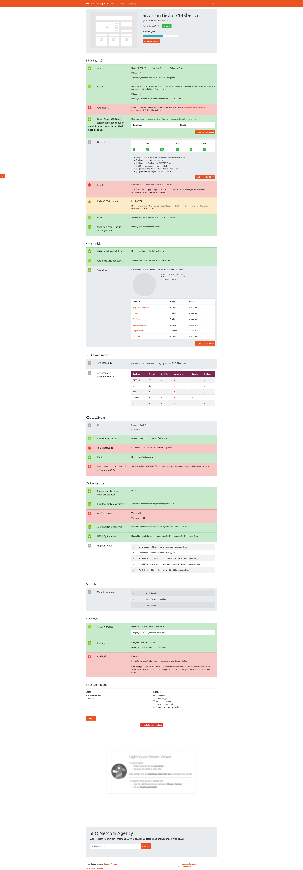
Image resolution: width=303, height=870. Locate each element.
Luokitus (122, 3)
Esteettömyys (161, 698)
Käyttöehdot (185, 866)
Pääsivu (114, 3)
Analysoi (90, 718)
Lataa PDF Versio (151, 41)
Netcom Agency (110, 864)
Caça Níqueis (138, 330)
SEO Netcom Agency (97, 3)
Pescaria (136, 336)
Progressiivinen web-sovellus (168, 707)
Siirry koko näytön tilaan (151, 725)
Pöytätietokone (94, 695)
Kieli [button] (213, 3)
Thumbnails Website (94, 868)
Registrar (136, 319)
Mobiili (91, 698)
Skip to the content (141, 307)
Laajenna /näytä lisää (205, 132)
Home (135, 313)
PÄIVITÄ (166, 26)
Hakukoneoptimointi (164, 704)
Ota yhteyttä (133, 3)
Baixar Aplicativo (140, 325)
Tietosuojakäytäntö (188, 864)
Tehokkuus (160, 695)
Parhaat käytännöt (163, 701)
